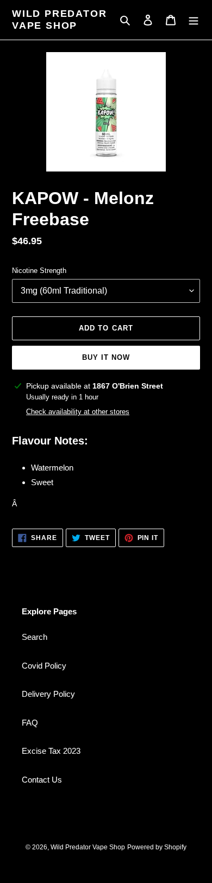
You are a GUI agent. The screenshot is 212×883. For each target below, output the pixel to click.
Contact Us (42, 779)
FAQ (30, 722)
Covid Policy (44, 665)
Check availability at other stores (77, 412)
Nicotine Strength (39, 270)
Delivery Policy (48, 693)
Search (34, 636)
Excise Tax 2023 (51, 750)
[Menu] (193, 19)
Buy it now (106, 357)
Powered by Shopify (156, 847)
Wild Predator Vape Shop (59, 19)
